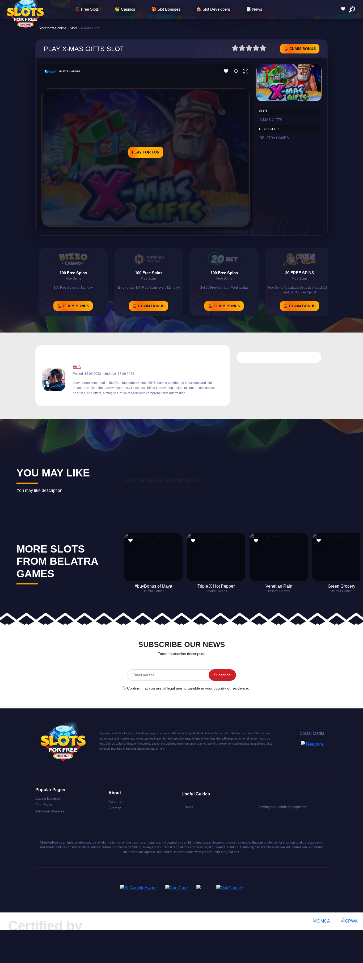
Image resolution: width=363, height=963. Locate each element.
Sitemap (114, 808)
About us (115, 802)
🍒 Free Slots (87, 9)
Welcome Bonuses (49, 811)
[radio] (235, 48)
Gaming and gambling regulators (282, 807)
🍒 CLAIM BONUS (300, 49)
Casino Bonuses (48, 798)
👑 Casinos (125, 9)
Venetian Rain (278, 586)
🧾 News (254, 9)
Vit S (77, 367)
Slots (74, 28)
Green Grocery (341, 586)
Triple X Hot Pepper (216, 586)
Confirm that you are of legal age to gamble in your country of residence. (188, 688)
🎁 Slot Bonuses (165, 9)
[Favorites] (344, 9)
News (189, 807)
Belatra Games (69, 71)
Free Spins (43, 805)
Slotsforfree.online (52, 28)
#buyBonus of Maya (153, 586)
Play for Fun (145, 152)
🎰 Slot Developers (213, 9)
